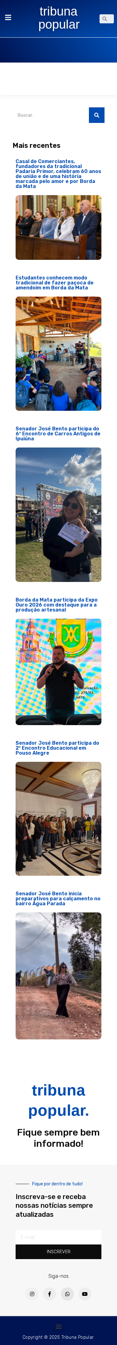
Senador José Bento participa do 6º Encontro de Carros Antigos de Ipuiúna (58, 434)
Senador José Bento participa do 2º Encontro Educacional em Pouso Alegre (57, 748)
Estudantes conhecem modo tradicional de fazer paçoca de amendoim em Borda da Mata (55, 283)
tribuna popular (59, 17)
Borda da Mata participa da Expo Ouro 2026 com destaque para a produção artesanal (57, 605)
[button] (58, 1326)
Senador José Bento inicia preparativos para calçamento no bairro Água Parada (58, 899)
